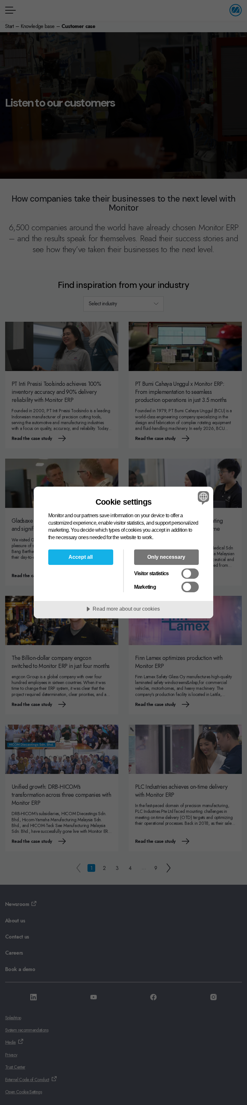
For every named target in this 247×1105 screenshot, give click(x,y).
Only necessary (166, 557)
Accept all (81, 557)
